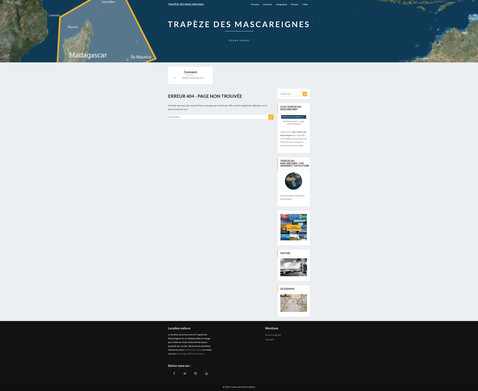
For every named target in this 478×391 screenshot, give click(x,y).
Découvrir (267, 4)
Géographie (281, 4)
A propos (255, 4)
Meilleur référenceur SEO (193, 78)
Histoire (294, 4)
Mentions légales (273, 334)
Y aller (305, 4)
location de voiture (193, 349)
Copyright (269, 339)
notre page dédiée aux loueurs (190, 353)
